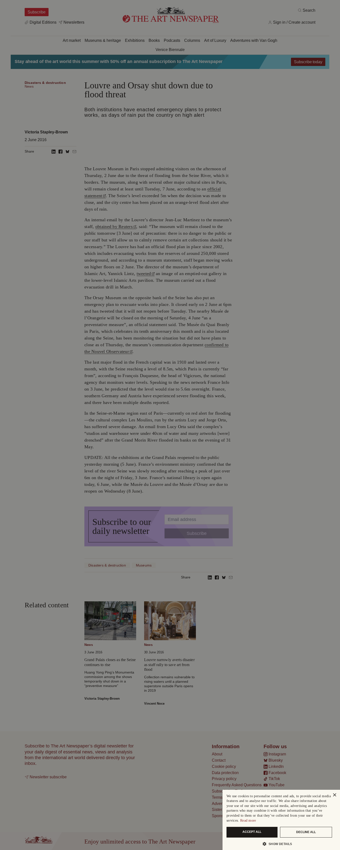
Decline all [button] (306, 832)
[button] (279, 844)
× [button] (334, 795)
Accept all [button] (251, 832)
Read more (248, 820)
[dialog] (281, 820)
